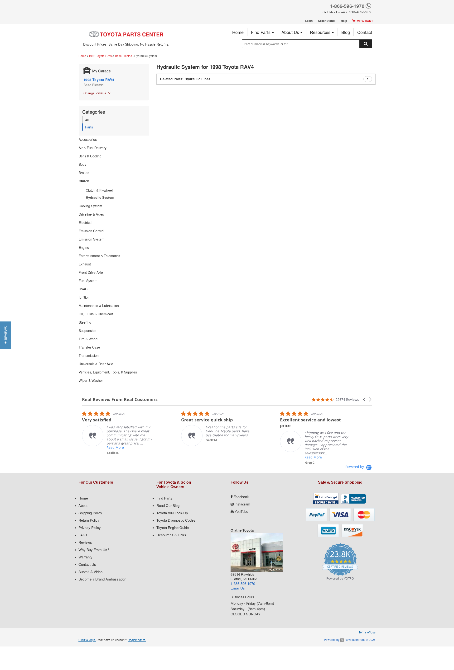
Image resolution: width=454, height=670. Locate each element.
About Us (290, 32)
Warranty (85, 556)
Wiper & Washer (91, 380)
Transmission (89, 355)
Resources (321, 32)
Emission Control (91, 230)
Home (238, 32)
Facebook (241, 496)
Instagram (242, 503)
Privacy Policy (89, 527)
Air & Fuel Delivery (92, 147)
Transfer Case (89, 347)
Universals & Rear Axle (96, 363)
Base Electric (123, 56)
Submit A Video (90, 571)
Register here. (137, 640)
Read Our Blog (167, 505)
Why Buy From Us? (93, 549)
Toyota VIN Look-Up (172, 512)
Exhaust (85, 264)
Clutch (84, 181)
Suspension (87, 330)
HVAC (83, 289)
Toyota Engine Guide (172, 527)
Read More (115, 447)
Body (82, 164)
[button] (364, 399)
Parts (89, 127)
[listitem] (117, 432)
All (87, 120)
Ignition (84, 297)
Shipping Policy (90, 512)
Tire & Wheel (88, 338)
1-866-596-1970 (347, 5)
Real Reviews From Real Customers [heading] (120, 399)
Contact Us (87, 564)
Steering (85, 322)
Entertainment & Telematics (99, 255)
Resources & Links (171, 534)
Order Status (326, 21)
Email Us (238, 587)
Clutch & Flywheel (99, 190)
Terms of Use (367, 632)
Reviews (85, 542)
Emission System (91, 239)
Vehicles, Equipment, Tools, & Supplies (108, 372)
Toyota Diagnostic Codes (175, 520)
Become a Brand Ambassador (102, 578)
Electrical (85, 222)
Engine (84, 247)
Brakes (84, 172)
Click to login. (87, 640)
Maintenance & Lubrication (99, 305)
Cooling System (90, 205)
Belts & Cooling (90, 156)
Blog (345, 32)
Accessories (88, 139)
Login (309, 21)
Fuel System (88, 280)
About (82, 505)
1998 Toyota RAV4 (101, 56)
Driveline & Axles (91, 214)
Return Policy (88, 520)
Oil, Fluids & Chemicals (96, 313)
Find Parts (261, 32)
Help (344, 21)
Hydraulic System (100, 197)
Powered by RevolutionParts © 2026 (350, 639)
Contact (364, 32)
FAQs (82, 534)
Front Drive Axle (91, 272)
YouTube (241, 511)
